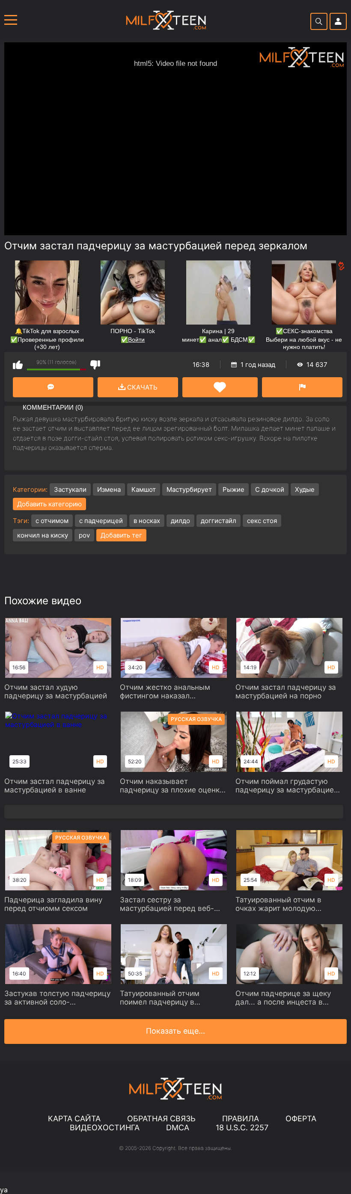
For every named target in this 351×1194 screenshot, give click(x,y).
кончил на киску (42, 535)
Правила (240, 1118)
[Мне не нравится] (95, 364)
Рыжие (233, 489)
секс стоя (262, 521)
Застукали (70, 489)
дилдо (180, 521)
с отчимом (52, 521)
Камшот (143, 489)
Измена (109, 489)
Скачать (141, 387)
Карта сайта (74, 1118)
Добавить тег (121, 535)
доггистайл (218, 521)
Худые (305, 489)
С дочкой (269, 489)
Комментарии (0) (53, 387)
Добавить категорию (49, 504)
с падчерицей (101, 521)
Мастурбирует (189, 489)
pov (84, 535)
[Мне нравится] (18, 364)
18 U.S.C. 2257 (242, 1127)
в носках (147, 521)
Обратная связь (161, 1118)
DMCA (177, 1127)
